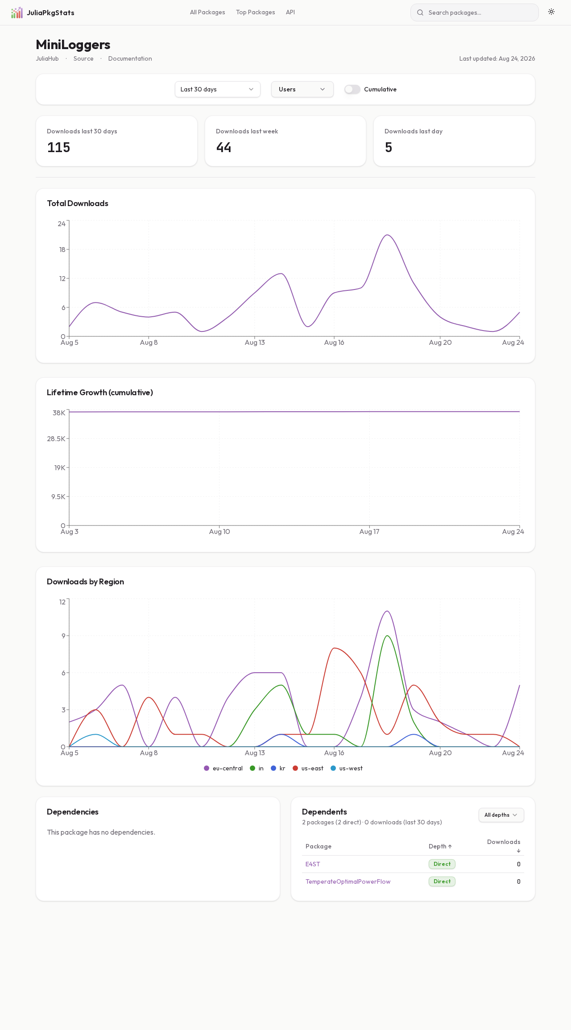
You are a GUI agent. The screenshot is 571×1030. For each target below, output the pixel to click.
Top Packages (255, 12)
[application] (285, 285)
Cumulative (380, 89)
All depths (496, 814)
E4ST (313, 864)
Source (84, 58)
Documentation (130, 58)
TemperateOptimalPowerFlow (348, 881)
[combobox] (218, 89)
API (290, 12)
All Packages (207, 12)
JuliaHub (47, 58)
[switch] (352, 89)
